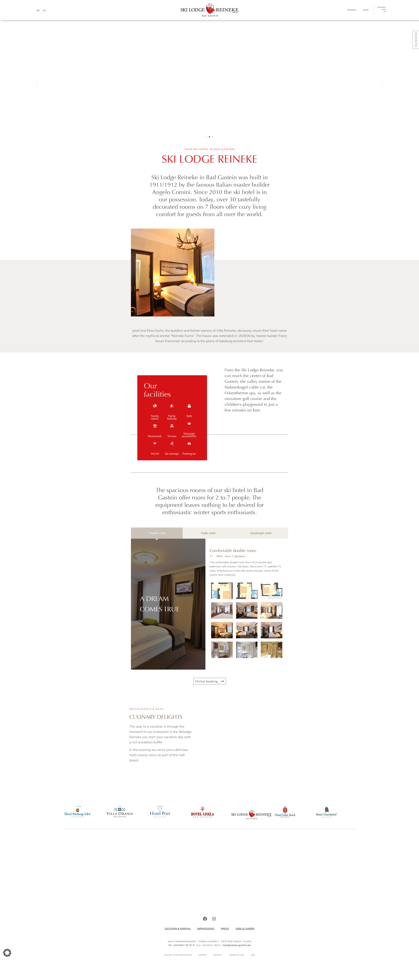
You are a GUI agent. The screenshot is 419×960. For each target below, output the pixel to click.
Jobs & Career (245, 928)
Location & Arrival (178, 928)
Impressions (205, 928)
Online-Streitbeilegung (178, 955)
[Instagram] (214, 919)
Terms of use (236, 955)
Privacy (218, 955)
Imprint (203, 955)
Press (225, 928)
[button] (37, 83)
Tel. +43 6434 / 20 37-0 (181, 945)
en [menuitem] (44, 10)
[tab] (157, 533)
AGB (253, 955)
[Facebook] (205, 919)
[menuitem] (38, 10)
